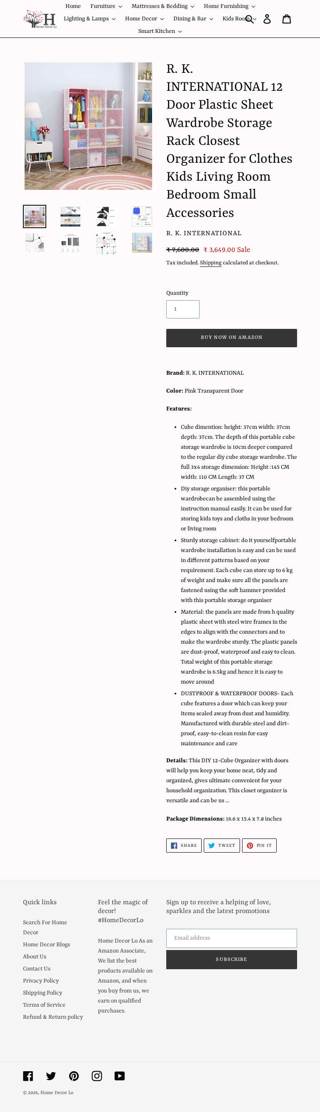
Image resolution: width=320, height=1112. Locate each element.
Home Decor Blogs (46, 944)
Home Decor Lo (56, 1093)
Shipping (211, 263)
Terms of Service (44, 1005)
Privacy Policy (41, 981)
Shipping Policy (42, 993)
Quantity (177, 293)
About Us (34, 956)
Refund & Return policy (53, 1017)
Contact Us (36, 968)
